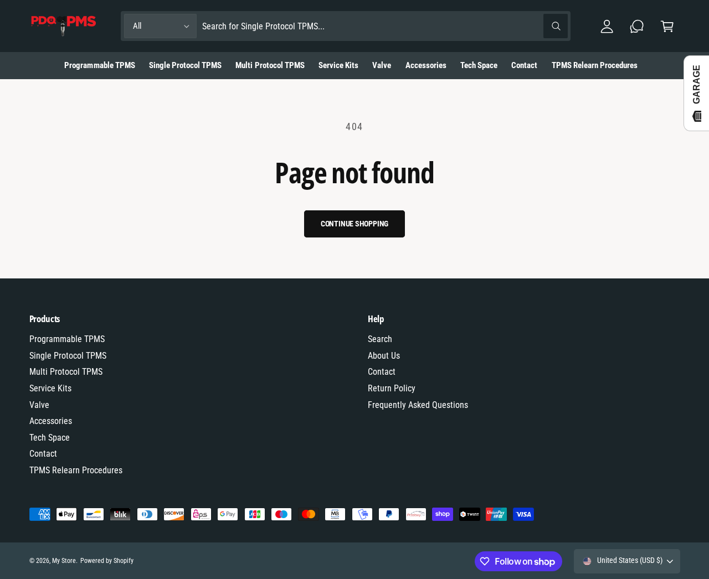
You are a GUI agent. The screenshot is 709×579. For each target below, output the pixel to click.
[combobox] (385, 26)
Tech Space (49, 437)
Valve (39, 405)
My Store (64, 561)
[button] (667, 26)
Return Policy (391, 388)
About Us (384, 355)
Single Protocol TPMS (67, 355)
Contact (43, 453)
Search (380, 339)
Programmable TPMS (67, 339)
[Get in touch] (637, 26)
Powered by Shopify (106, 561)
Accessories (50, 421)
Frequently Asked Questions (418, 405)
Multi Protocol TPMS (65, 371)
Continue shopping (355, 223)
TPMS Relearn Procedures (75, 470)
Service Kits (50, 388)
